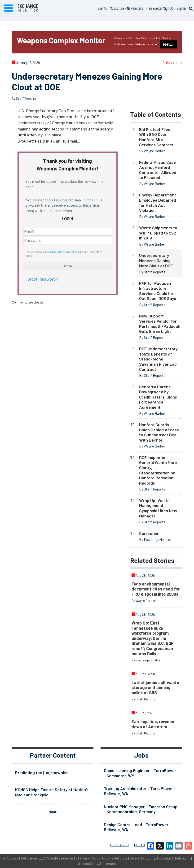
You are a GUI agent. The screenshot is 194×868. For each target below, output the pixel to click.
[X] (160, 846)
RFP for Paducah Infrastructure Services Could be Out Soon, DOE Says (157, 291)
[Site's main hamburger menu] (8, 8)
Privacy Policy (89, 858)
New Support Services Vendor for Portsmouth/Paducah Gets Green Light (159, 323)
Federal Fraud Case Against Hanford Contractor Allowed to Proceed (157, 170)
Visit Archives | (124, 44)
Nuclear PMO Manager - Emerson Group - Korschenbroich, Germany (140, 809)
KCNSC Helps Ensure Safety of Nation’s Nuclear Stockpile (51, 792)
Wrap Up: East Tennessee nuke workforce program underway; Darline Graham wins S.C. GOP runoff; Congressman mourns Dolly (153, 638)
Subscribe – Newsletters (126, 8)
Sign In (181, 8)
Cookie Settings (115, 858)
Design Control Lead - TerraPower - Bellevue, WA (137, 827)
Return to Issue (146, 44)
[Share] (188, 846)
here (65, 200)
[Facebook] (150, 846)
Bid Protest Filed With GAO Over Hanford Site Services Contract (156, 137)
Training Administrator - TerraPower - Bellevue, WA (140, 791)
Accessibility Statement (97, 863)
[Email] (179, 846)
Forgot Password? (42, 279)
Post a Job (119, 845)
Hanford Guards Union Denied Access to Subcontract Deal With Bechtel (159, 432)
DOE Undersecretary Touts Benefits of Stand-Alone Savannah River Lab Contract (158, 359)
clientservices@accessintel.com (61, 251)
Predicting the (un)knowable (42, 772)
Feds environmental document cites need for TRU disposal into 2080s (156, 589)
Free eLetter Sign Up (159, 8)
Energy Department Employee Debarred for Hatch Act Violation (157, 202)
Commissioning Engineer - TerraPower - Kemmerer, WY (140, 773)
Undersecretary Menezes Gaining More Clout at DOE (156, 260)
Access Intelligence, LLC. (26, 858)
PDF (166, 44)
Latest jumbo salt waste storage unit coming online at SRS (155, 687)
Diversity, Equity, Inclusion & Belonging (160, 858)
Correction (149, 533)
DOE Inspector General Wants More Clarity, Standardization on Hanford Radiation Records (158, 470)
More (52, 812)
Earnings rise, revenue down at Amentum (153, 724)
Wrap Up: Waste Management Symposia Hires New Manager (158, 508)
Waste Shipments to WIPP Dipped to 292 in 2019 (158, 232)
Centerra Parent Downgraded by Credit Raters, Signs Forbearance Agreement (158, 397)
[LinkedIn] (169, 846)
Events (102, 8)
